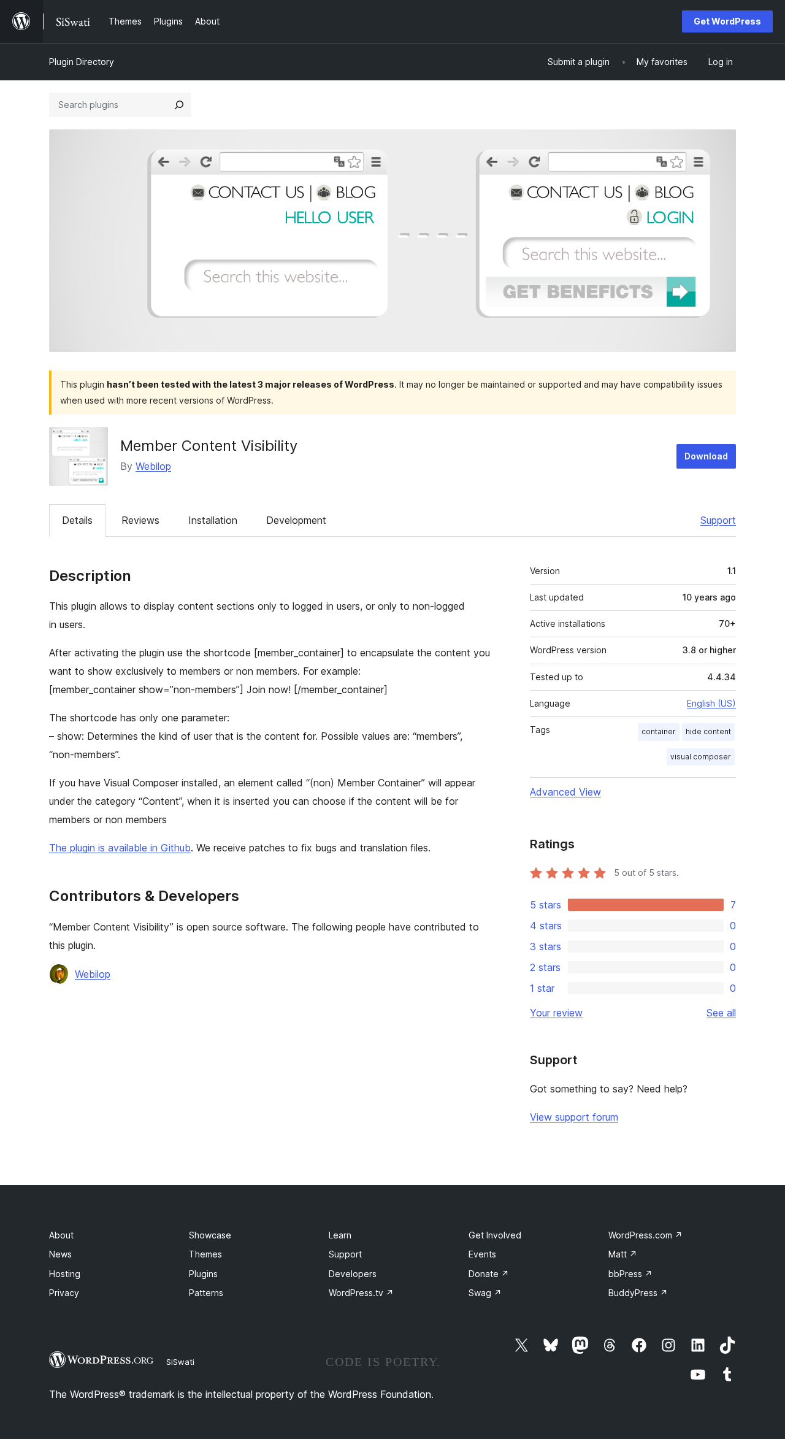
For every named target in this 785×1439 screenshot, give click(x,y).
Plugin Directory (81, 61)
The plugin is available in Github (120, 848)
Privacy (64, 1292)
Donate (489, 1273)
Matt (622, 1254)
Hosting (64, 1273)
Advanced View (565, 792)
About (61, 1235)
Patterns (206, 1292)
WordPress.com (645, 1235)
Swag (485, 1292)
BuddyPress (638, 1292)
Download (706, 456)
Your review (556, 1013)
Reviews (140, 520)
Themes (205, 1254)
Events (482, 1254)
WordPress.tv (361, 1292)
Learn (340, 1235)
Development (296, 520)
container (658, 731)
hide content (708, 731)
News (60, 1254)
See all (721, 1013)
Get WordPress (727, 21)
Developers (353, 1273)
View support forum (574, 1117)
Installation (212, 520)
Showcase (210, 1235)
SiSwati (180, 1362)
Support (718, 520)
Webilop (153, 466)
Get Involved (495, 1235)
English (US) (711, 703)
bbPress (630, 1273)
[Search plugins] (179, 105)
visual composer (700, 756)
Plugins (203, 1273)
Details (77, 520)
